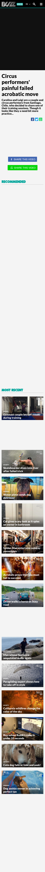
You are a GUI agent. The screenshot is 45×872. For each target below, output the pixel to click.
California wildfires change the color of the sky (21, 710)
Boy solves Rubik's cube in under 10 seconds (19, 736)
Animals (6, 491)
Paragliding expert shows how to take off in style (21, 683)
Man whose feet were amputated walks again (17, 656)
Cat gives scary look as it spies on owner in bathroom (21, 523)
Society (6, 465)
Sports (5, 411)
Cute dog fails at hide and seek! (22, 765)
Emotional (7, 652)
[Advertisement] (22, 146)
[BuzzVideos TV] (12, 4)
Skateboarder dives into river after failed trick (20, 469)
